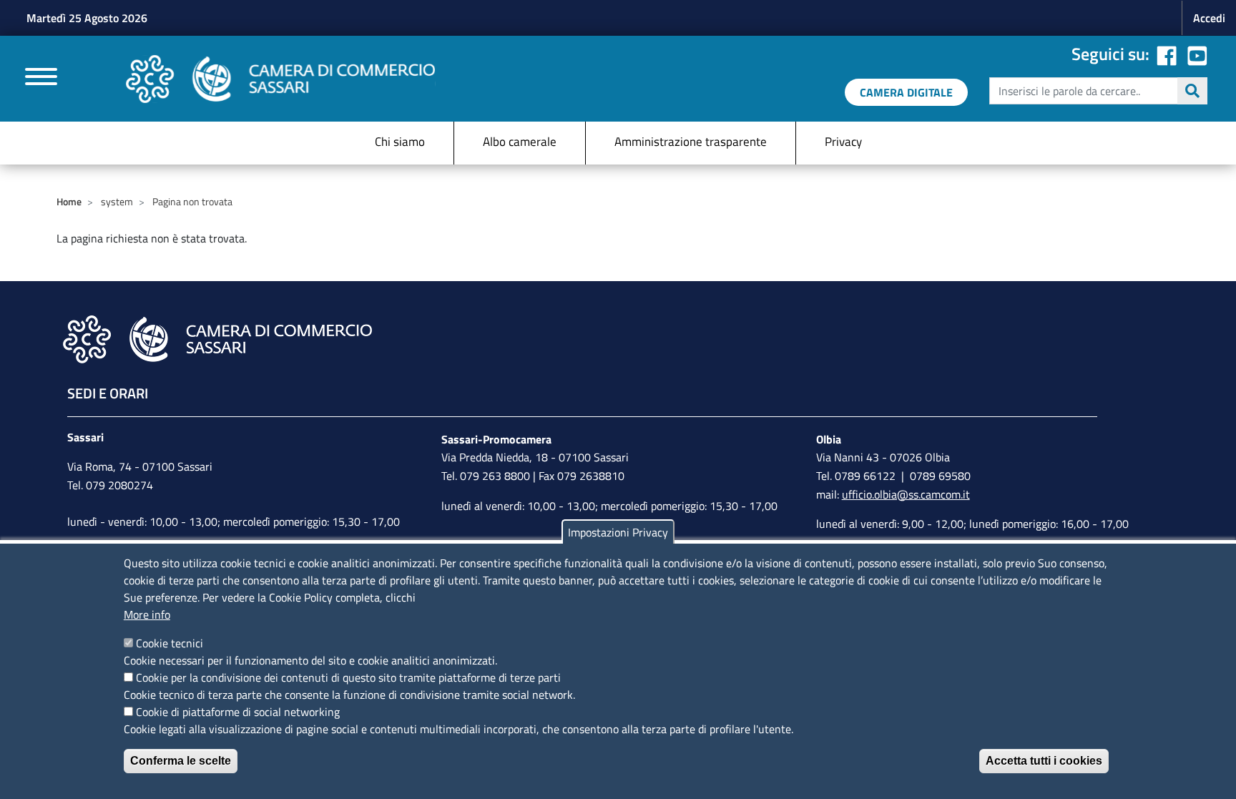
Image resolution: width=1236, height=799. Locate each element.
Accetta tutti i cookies (1044, 761)
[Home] (281, 79)
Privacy (843, 141)
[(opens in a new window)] (1197, 54)
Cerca (1192, 90)
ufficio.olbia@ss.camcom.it (906, 494)
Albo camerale (519, 141)
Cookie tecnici (169, 643)
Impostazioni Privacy (618, 532)
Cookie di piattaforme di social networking (238, 711)
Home (69, 201)
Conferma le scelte (180, 761)
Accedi (1209, 17)
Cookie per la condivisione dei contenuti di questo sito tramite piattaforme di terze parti (348, 677)
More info (147, 614)
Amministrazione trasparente (690, 141)
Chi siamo (400, 141)
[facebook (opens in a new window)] (1167, 54)
